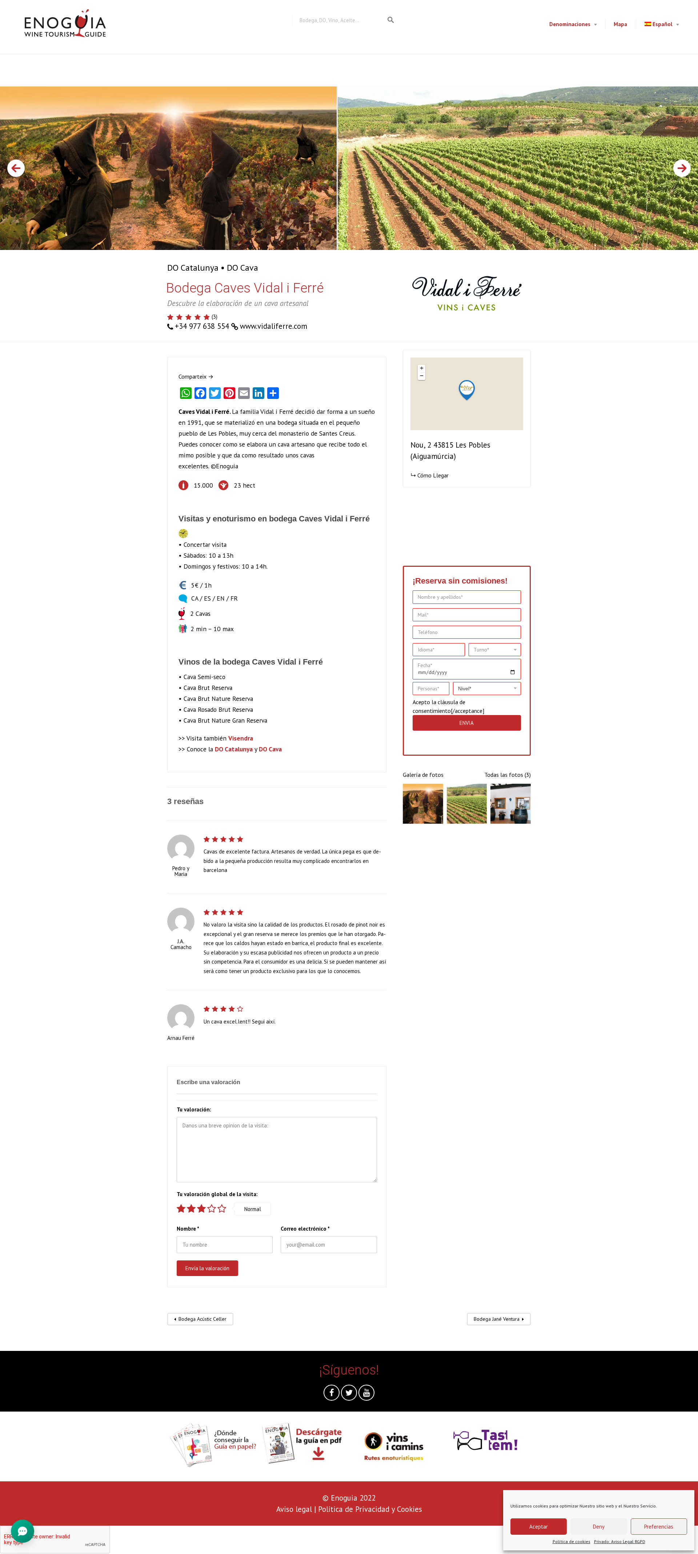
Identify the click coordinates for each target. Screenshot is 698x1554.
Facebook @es (331, 1394)
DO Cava (242, 267)
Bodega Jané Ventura (497, 1319)
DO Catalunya (192, 267)
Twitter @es (349, 1394)
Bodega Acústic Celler (202, 1319)
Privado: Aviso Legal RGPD (619, 1541)
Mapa (620, 24)
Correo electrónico (305, 1228)
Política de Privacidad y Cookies (370, 1509)
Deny (599, 1526)
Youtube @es (366, 1394)
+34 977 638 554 (202, 326)
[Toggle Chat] (22, 1529)
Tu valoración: (194, 1109)
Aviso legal (294, 1509)
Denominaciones (569, 24)
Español (663, 24)
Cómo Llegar (433, 475)
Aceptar (538, 1526)
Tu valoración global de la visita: (217, 1194)
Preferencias (658, 1526)
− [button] (422, 375)
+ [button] (422, 368)
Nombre (188, 1228)
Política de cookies (571, 1541)
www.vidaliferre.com (273, 326)
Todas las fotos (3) (507, 774)
